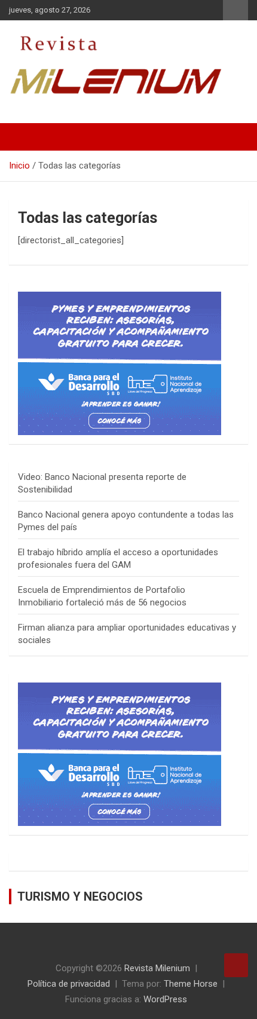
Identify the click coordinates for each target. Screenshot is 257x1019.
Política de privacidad (68, 983)
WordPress (165, 999)
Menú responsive (235, 10)
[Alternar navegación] (24, 137)
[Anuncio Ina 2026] (119, 297)
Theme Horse (191, 983)
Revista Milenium (157, 968)
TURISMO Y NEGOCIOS (80, 896)
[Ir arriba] (236, 965)
